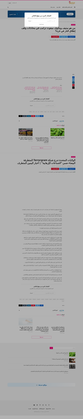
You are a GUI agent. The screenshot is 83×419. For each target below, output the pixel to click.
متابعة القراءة (41, 24)
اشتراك (29, 21)
